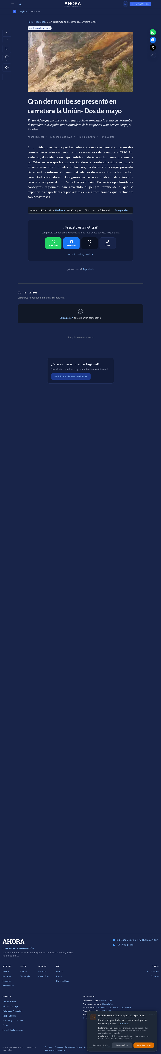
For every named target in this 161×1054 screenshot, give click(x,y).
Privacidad (59, 1047)
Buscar (59, 976)
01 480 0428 (107, 1004)
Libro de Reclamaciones (13, 1030)
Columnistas (43, 976)
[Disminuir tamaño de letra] (7, 39)
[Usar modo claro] (125, 4)
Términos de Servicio (73, 1047)
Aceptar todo (143, 1045)
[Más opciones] (7, 77)
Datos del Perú (62, 981)
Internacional (8, 985)
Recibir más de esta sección (69, 376)
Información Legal (10, 1006)
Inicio (30, 21)
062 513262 (114, 1007)
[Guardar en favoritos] (7, 49)
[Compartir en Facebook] (153, 40)
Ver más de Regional (79, 254)
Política (6, 971)
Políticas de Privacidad (12, 1011)
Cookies (6, 1025)
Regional (24, 11)
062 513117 (102, 1007)
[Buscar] (20, 4)
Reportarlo (88, 269)
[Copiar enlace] (153, 55)
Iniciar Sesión (152, 971)
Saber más (123, 1023)
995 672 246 (106, 1000)
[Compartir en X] (153, 47)
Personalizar (122, 1045)
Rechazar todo (100, 1045)
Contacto (154, 976)
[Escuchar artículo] (7, 67)
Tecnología (25, 976)
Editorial (42, 971)
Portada (59, 971)
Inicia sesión (66, 317)
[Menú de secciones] (12, 4)
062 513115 (126, 1007)
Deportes (7, 976)
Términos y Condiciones (13, 1020)
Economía (7, 981)
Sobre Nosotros (9, 1001)
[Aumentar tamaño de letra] (7, 32)
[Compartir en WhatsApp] (153, 32)
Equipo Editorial (9, 1015)
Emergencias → (123, 210)
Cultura (23, 971)
